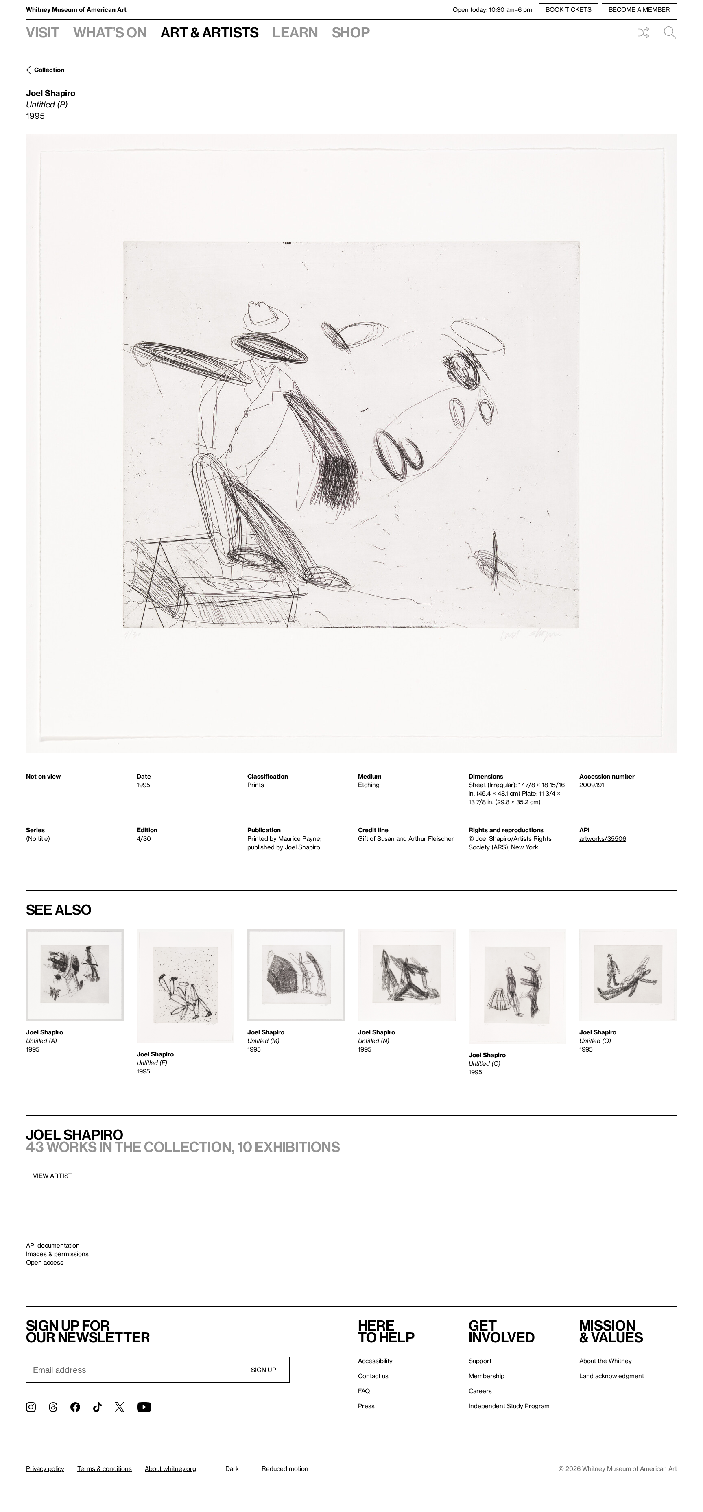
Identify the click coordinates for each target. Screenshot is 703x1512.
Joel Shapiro (50, 93)
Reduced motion (285, 1468)
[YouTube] (144, 1407)
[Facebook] (75, 1407)
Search (667, 33)
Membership (486, 1375)
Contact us (373, 1375)
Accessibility (375, 1360)
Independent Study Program (509, 1405)
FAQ (364, 1390)
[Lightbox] (351, 443)
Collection (49, 69)
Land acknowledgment (611, 1375)
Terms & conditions (104, 1468)
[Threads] (53, 1407)
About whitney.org (170, 1468)
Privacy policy (45, 1468)
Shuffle (643, 33)
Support (480, 1360)
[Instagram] (31, 1407)
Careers (480, 1390)
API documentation (53, 1245)
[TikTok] (97, 1407)
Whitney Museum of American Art (76, 9)
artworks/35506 (602, 838)
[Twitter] (119, 1407)
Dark (232, 1468)
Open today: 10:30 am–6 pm (492, 9)
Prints (255, 784)
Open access (44, 1262)
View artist (52, 1175)
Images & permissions (57, 1253)
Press (366, 1405)
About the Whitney (605, 1360)
